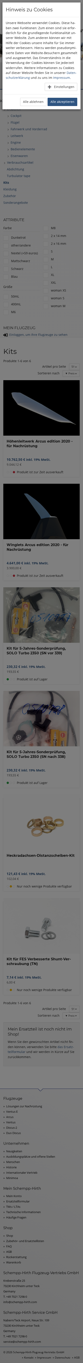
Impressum (61, 77)
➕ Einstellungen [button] (61, 87)
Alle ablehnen (33, 102)
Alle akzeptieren (62, 102)
